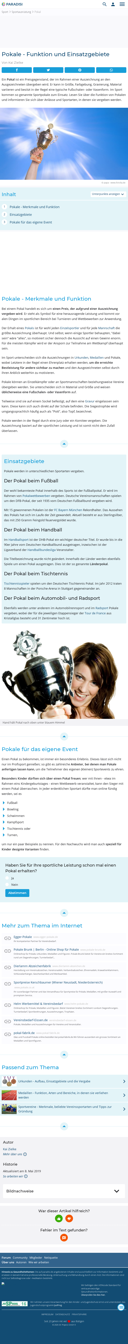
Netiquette (51, 1257)
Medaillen (97, 358)
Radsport (102, 608)
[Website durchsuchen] (104, 4)
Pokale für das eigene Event (31, 222)
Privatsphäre (79, 1314)
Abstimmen (17, 893)
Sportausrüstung (21, 12)
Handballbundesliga (42, 550)
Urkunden (81, 358)
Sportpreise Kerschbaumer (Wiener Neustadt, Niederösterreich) (58, 982)
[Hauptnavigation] (122, 4)
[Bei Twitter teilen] (48, 70)
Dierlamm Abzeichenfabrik (32, 966)
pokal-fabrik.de (24, 1033)
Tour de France (95, 613)
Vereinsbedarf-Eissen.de (31, 1020)
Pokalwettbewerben (36, 496)
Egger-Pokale (23, 937)
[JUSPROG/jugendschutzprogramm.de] (15, 1303)
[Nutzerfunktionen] (113, 4)
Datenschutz (62, 1314)
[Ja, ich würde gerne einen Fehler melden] (64, 1237)
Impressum (47, 1314)
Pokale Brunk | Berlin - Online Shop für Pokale (46, 949)
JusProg (58, 1305)
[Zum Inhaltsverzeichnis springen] (64, 444)
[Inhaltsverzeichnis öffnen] (121, 1307)
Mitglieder (36, 1257)
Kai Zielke (9, 1149)
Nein (14, 885)
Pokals (29, 328)
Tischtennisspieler (17, 583)
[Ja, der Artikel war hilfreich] (59, 1218)
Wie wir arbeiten (38, 1262)
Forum (6, 1257)
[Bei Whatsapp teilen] (111, 70)
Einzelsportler (69, 328)
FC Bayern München (68, 510)
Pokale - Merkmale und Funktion (35, 207)
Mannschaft (106, 328)
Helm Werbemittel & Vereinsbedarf (38, 1004)
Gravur (89, 401)
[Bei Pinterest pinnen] (80, 70)
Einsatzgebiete (21, 214)
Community (20, 1257)
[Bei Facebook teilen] (17, 70)
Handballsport (18, 540)
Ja (12, 878)
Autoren (21, 1262)
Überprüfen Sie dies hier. (93, 1294)
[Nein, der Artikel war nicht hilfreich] (69, 1218)
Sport (5, 12)
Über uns (8, 1262)
